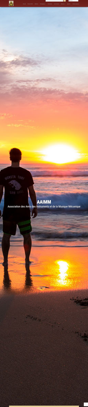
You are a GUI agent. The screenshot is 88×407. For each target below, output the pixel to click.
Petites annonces (75, 3)
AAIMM (44, 202)
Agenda (68, 3)
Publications (50, 3)
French (71, 0)
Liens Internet (56, 3)
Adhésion (36, 3)
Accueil (24, 3)
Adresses (63, 3)
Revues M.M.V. (30, 3)
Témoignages (42, 3)
